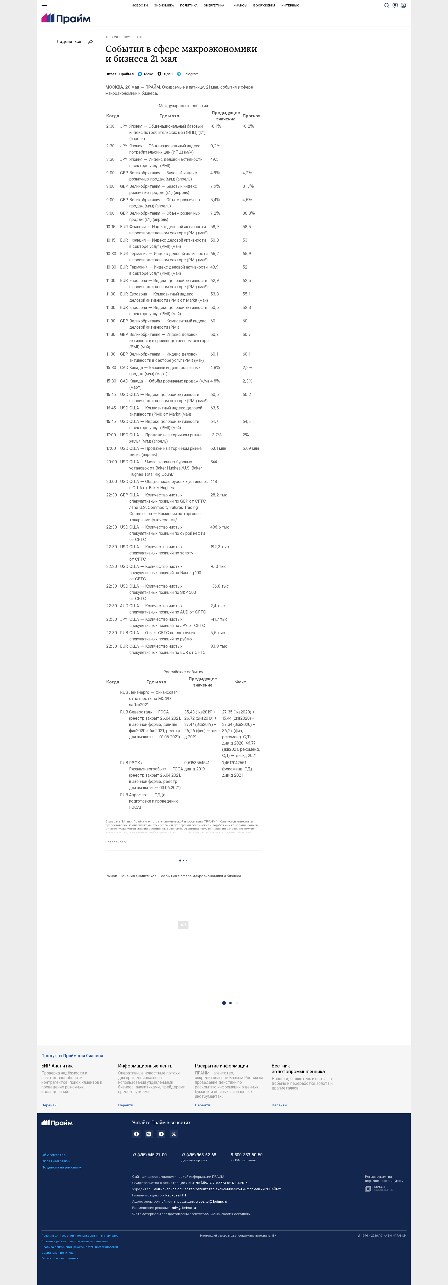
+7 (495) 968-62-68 (198, 1157)
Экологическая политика (59, 1258)
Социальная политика (57, 1252)
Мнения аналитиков (139, 876)
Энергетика (214, 5)
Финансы (239, 5)
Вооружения (264, 5)
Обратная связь (55, 1161)
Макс (148, 74)
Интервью (291, 5)
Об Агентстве (53, 1155)
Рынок (111, 876)
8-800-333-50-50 (247, 1157)
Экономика (164, 5)
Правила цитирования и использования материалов (79, 1235)
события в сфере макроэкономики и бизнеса (201, 876)
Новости (140, 5)
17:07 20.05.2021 (118, 37)
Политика (189, 5)
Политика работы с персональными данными (74, 1241)
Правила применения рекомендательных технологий (79, 1247)
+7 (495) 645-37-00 (149, 1155)
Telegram (191, 74)
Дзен (168, 74)
